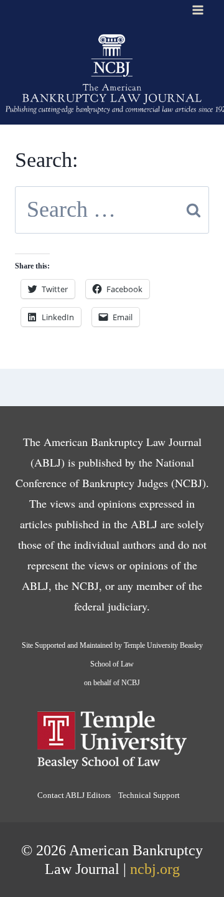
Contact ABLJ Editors (74, 795)
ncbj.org (155, 869)
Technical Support (149, 795)
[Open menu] (197, 9)
